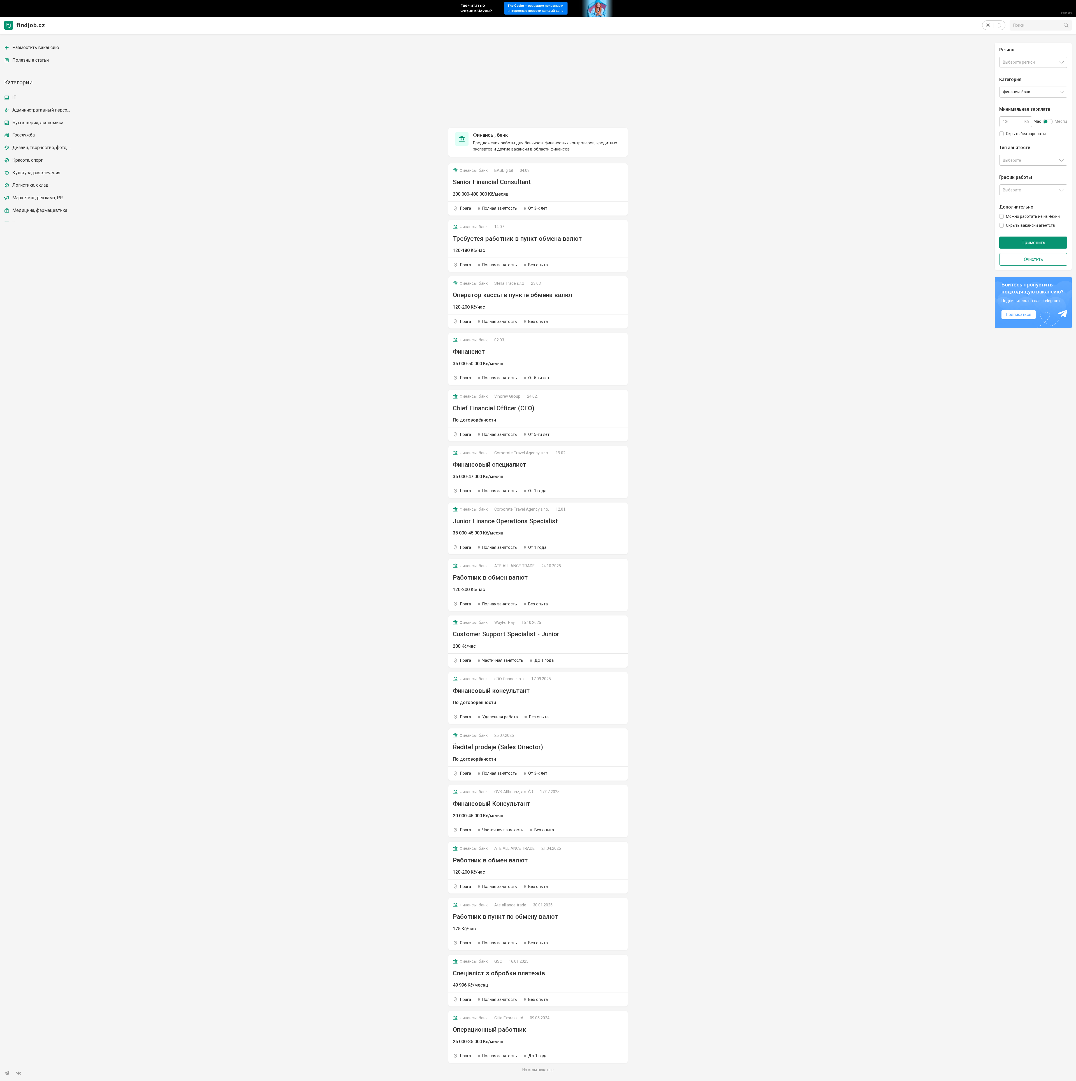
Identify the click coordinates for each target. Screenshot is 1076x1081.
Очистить (1033, 259)
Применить (1033, 242)
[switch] (1047, 121)
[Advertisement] (538, 82)
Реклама (1067, 12)
